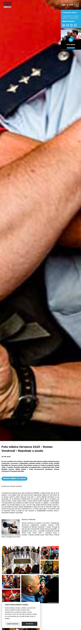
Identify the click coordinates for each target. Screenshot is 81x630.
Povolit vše (29, 623)
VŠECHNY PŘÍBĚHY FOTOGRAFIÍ (14, 478)
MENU (71, 5)
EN (65, 5)
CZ (62, 5)
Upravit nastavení (12, 623)
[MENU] (77, 5)
